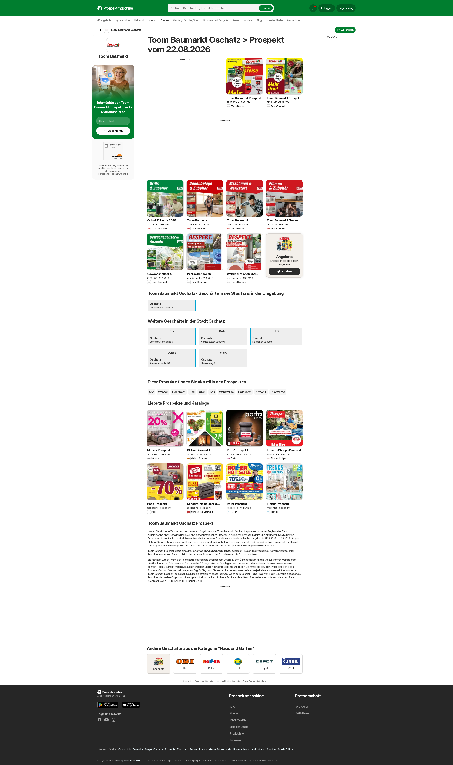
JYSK (199, 580)
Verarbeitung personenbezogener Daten (111, 172)
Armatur (261, 392)
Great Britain (216, 749)
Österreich (124, 749)
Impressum (236, 740)
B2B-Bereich (303, 713)
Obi (171, 580)
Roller (177, 580)
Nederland (249, 749)
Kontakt (234, 713)
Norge (261, 749)
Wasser (163, 392)
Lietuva (237, 749)
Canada (158, 749)
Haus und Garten (287, 577)
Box (212, 392)
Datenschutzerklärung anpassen (163, 760)
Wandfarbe (226, 392)
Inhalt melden (238, 720)
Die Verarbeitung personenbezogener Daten (255, 760)
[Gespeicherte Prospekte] (313, 8)
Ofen (202, 392)
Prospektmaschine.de (129, 760)
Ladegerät (244, 392)
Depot (191, 580)
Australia (137, 749)
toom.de (163, 563)
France (203, 749)
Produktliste (293, 20)
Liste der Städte (274, 20)
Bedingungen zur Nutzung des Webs (206, 760)
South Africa (285, 749)
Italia (228, 749)
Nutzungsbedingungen (113, 168)
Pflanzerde (278, 392)
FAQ (232, 706)
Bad (192, 392)
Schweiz (170, 749)
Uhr (151, 392)
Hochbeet (178, 392)
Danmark (182, 749)
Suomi (193, 749)
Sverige (271, 749)
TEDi (184, 580)
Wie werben (303, 706)
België (148, 749)
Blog (259, 20)
